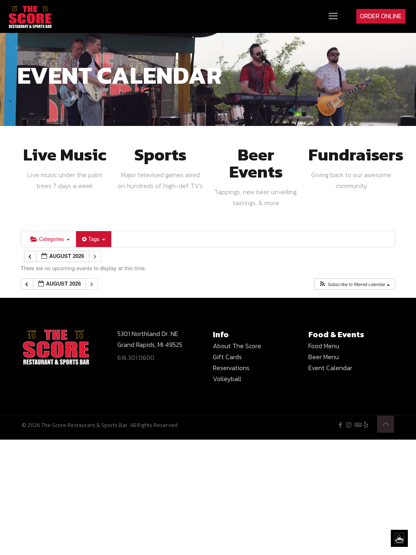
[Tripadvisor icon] (357, 424)
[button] (354, 284)
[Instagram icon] (349, 424)
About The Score (237, 346)
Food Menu (323, 346)
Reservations (231, 368)
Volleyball (227, 379)
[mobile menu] (333, 16)
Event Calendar (330, 368)
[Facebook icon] (340, 424)
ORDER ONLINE (381, 16)
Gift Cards (227, 357)
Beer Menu (323, 357)
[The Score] (30, 16)
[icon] (366, 424)
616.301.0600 (135, 357)
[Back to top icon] (385, 424)
